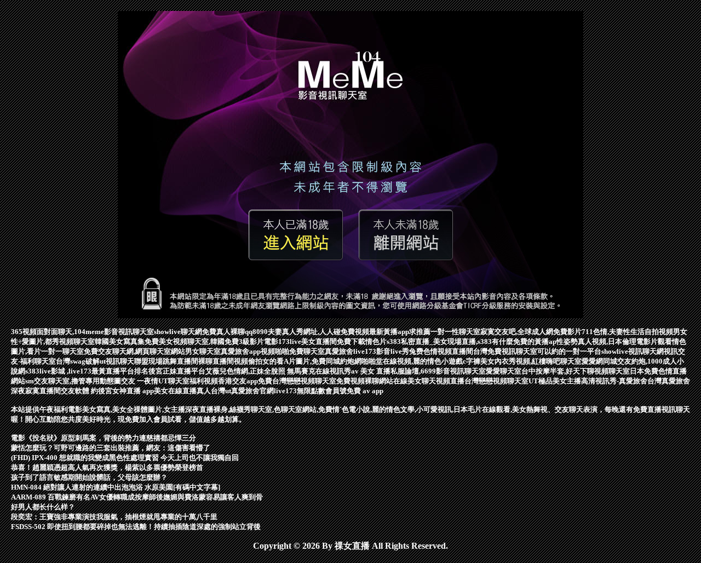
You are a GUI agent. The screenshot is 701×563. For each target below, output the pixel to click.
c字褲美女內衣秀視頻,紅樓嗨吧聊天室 (522, 361)
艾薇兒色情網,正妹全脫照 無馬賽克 (260, 371)
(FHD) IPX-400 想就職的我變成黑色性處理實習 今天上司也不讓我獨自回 (125, 457)
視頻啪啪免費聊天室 (293, 351)
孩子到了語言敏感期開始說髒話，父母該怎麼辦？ (89, 477)
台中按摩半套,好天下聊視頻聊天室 (575, 371)
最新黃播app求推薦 (399, 332)
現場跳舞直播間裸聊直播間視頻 (198, 361)
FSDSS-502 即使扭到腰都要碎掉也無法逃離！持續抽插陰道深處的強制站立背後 (136, 526)
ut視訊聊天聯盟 (124, 361)
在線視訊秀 (333, 371)
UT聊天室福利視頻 (188, 381)
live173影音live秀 (381, 351)
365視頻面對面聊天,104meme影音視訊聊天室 (82, 332)
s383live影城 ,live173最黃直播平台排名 (86, 371)
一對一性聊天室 (455, 332)
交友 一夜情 (139, 381)
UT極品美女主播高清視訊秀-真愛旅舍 (587, 381)
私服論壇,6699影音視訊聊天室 (438, 371)
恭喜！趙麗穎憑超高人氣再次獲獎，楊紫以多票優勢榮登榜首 (107, 467)
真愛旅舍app (241, 351)
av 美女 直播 (370, 371)
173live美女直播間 (307, 341)
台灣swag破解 (78, 361)
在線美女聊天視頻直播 (428, 381)
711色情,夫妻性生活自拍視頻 (627, 332)
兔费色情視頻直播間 (441, 351)
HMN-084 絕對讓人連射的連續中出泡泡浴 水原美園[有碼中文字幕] (115, 487)
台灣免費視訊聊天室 (505, 351)
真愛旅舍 (339, 351)
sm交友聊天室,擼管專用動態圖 (73, 381)
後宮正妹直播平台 (176, 371)
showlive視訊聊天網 (632, 351)
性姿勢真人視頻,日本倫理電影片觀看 (614, 341)
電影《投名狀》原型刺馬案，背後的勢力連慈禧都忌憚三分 (103, 438)
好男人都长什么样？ (43, 507)
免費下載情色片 (362, 341)
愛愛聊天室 (503, 371)
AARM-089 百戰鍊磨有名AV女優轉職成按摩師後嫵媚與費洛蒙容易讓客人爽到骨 (137, 497)
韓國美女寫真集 (120, 341)
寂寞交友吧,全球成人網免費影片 (531, 332)
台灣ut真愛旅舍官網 (242, 391)
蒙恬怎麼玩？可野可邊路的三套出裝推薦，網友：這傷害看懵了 (110, 448)
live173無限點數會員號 (310, 391)
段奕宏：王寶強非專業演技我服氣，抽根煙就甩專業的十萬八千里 (114, 517)
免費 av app (365, 391)
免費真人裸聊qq (227, 332)
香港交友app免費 (245, 381)
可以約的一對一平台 (569, 351)
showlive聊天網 (178, 332)
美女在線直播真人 (182, 391)
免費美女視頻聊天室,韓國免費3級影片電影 (211, 341)
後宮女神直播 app (126, 391)
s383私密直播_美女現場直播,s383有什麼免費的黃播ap (471, 341)
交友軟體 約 (79, 391)
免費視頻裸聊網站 (364, 381)
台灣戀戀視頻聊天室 (304, 381)
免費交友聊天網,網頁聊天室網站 (134, 351)
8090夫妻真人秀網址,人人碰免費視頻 (310, 332)
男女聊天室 (203, 351)
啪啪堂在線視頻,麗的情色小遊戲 (412, 361)
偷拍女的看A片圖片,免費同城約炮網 (304, 361)
